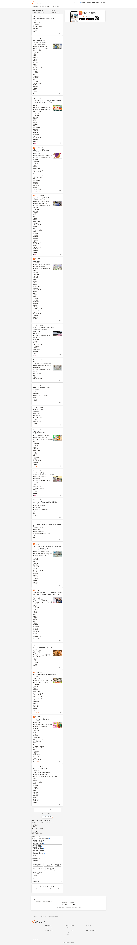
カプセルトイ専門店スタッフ (41, 768)
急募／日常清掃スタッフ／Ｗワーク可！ (44, 18)
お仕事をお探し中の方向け (50, 927)
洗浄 (34, 362)
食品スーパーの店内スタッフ (41, 150)
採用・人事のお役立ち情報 (91, 930)
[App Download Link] (82, 19)
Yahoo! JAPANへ (35, 939)
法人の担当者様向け (49, 930)
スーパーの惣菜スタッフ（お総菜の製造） (45, 674)
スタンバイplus (89, 927)
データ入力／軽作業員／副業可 (42, 387)
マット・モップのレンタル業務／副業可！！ (45, 502)
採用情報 (67, 934)
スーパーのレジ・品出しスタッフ (42, 719)
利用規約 (67, 927)
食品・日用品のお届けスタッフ (42, 40)
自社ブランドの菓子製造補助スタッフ (44, 327)
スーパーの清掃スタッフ (40, 473)
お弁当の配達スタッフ (39, 432)
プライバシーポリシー (70, 930)
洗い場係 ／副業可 (38, 410)
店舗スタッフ (36, 261)
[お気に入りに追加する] (60, 34)
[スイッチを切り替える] (43, 12)
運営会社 (67, 932)
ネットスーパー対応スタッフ (41, 198)
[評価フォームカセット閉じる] (61, 886)
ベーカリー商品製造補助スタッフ (42, 647)
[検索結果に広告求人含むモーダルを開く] (35, 12)
